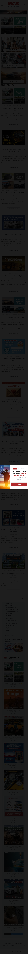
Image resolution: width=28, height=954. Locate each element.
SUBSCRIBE (19, 484)
